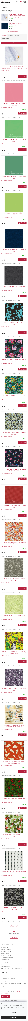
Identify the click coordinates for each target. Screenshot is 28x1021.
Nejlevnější (10, 35)
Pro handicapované (5, 961)
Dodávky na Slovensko (6, 955)
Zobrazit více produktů (13, 31)
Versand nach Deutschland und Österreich (11, 968)
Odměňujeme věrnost (6, 951)
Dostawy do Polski (5, 966)
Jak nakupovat (4, 947)
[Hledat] (16, 1)
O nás (2, 964)
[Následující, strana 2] (14, 930)
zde (2, 1008)
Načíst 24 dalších (14, 926)
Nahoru (14, 937)
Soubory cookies (5, 959)
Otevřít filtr (14, 43)
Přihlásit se (5, 996)
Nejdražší (17, 35)
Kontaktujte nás (4, 962)
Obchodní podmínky (6, 949)
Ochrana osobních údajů (7, 957)
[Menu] (24, 1)
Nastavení (13, 1012)
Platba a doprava (5, 953)
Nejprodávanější (5, 38)
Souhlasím (13, 1017)
